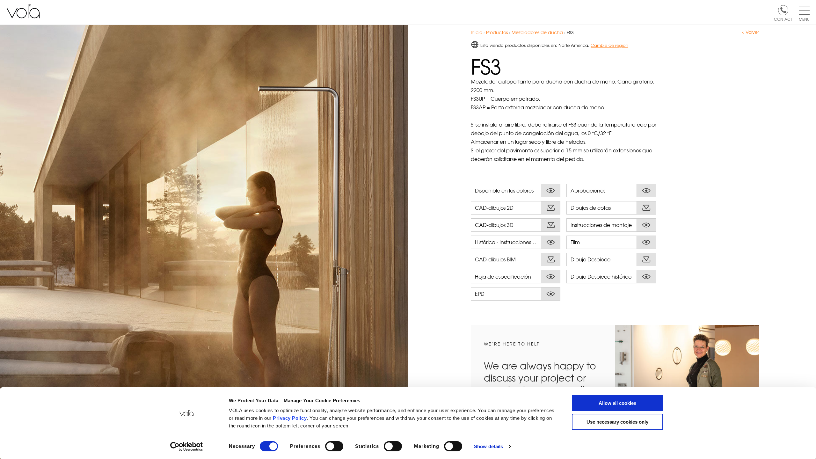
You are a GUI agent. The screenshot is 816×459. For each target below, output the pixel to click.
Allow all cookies (617, 403)
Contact (783, 19)
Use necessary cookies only (617, 422)
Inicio (476, 32)
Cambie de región (609, 45)
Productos (497, 32)
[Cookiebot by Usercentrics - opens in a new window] (187, 446)
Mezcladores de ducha (537, 32)
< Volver (750, 32)
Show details (488, 446)
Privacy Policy (290, 418)
